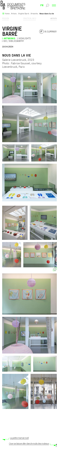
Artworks (9, 38)
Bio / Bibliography (13, 41)
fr (41, 5)
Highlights (25, 38)
